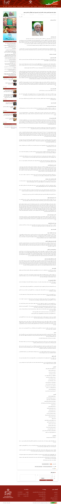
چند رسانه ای (14, 6)
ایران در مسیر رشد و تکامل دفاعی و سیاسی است (10, 57)
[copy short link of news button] (51, 464)
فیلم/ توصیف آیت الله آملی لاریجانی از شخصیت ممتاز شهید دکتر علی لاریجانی (45, 8)
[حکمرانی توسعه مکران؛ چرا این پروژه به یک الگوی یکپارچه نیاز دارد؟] (14, 115)
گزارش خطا (54, 468)
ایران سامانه (4, 502)
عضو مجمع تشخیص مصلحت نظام (47, 466)
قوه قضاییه (43, 498)
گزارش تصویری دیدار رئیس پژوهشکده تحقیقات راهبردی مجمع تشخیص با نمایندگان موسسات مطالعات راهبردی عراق (10, 52)
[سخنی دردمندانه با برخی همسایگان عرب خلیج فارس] (14, 103)
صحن (44, 6)
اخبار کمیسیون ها (54, 499)
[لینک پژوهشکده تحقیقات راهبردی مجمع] (9, 36)
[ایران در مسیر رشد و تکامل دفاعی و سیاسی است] (14, 80)
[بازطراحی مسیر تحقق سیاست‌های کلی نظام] (14, 107)
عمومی (51, 14)
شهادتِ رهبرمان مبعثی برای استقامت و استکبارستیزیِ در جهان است (8, 91)
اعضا (46, 6)
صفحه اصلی (54, 6)
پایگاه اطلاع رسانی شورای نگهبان (40, 499)
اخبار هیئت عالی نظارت (53, 498)
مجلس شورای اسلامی (42, 496)
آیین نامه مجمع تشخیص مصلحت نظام (9, 125)
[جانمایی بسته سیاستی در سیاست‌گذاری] (14, 119)
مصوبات (32, 6)
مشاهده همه (5, 86)
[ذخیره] (21, 14)
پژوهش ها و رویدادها (20, 6)
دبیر (48, 6)
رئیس (51, 6)
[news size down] (19, 16)
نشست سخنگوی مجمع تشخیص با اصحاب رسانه (10, 63)
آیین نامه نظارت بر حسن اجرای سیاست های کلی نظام (9, 128)
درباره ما (6, 6)
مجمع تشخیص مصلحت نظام (38, 466)
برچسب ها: (54, 466)
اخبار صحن (55, 496)
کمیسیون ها (35, 6)
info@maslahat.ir (20, 494)
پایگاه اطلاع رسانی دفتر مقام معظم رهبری (39, 492)
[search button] (3, 6)
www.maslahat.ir (20, 492)
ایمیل (54, 476)
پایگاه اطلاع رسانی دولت (41, 494)
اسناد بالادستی (10, 6)
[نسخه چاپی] (24, 14)
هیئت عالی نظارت (40, 6)
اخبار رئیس (55, 492)
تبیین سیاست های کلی (27, 6)
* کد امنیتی (54, 478)
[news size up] (21, 16)
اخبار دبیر (56, 494)
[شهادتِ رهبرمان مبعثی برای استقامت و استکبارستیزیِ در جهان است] (14, 91)
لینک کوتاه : (53, 464)
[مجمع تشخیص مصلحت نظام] (6, 2)
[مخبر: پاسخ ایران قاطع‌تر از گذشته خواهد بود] (14, 84)
